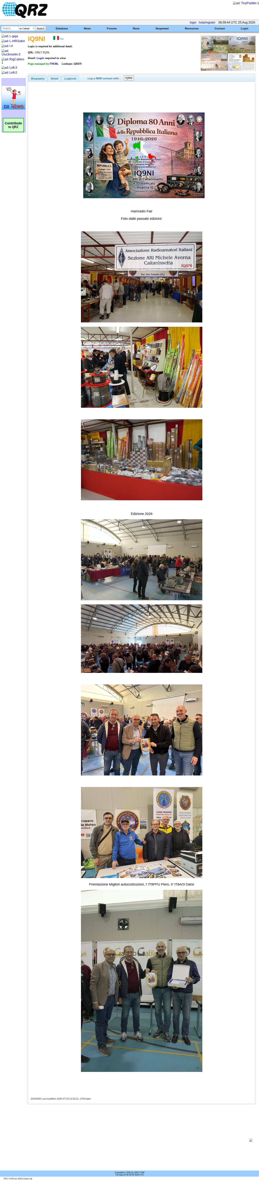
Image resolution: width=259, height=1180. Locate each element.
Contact (220, 28)
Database (62, 28)
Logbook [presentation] (70, 78)
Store (136, 28)
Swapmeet (162, 28)
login (193, 22)
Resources (192, 28)
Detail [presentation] (54, 78)
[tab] (37, 78)
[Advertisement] (139, 1140)
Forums (112, 28)
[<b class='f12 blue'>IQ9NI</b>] (228, 69)
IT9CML (54, 63)
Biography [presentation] (38, 78)
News (87, 28)
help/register (207, 22)
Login (244, 28)
